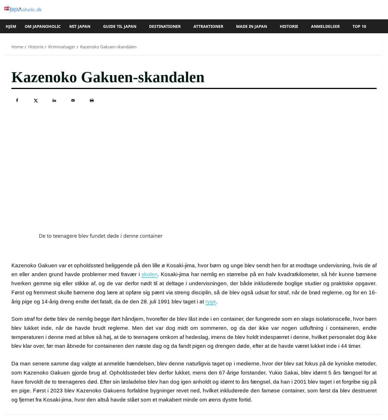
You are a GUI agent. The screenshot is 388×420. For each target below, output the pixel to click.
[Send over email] (73, 100)
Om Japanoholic (43, 26)
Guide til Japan (119, 26)
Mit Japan (79, 26)
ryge (210, 302)
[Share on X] (35, 100)
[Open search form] (380, 26)
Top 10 (359, 26)
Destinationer (165, 26)
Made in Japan (251, 26)
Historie (289, 26)
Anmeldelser (325, 26)
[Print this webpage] (91, 100)
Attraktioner (208, 26)
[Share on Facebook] (17, 100)
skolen (149, 274)
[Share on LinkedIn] (54, 100)
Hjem (11, 26)
